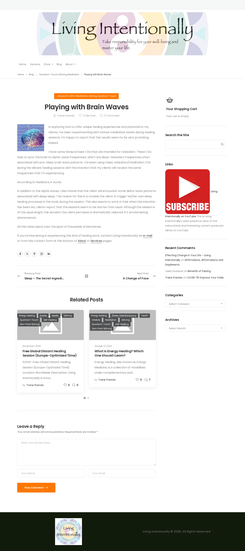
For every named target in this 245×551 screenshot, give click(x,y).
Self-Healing (50, 319)
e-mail (147, 236)
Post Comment (34, 487)
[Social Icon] (20, 254)
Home (22, 64)
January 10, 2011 (65, 95)
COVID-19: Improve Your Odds (205, 277)
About (69, 64)
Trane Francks (173, 277)
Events (43, 315)
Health (55, 315)
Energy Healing (27, 315)
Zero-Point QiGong (30, 324)
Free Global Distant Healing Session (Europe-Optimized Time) (50, 353)
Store (47, 64)
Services (35, 64)
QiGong (62, 74)
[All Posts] (86, 276)
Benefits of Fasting (199, 271)
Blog (59, 64)
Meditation (73, 74)
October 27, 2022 (103, 346)
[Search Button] (221, 144)
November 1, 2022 (32, 346)
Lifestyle (96, 319)
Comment (112, 115)
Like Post (89, 115)
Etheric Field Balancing (124, 315)
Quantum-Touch (48, 74)
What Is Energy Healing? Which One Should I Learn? (119, 353)
